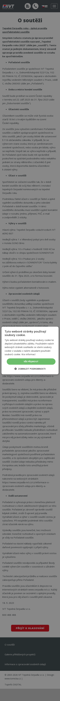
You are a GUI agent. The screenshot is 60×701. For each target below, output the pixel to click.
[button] (30, 369)
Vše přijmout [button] (31, 361)
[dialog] (30, 351)
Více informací (28, 354)
